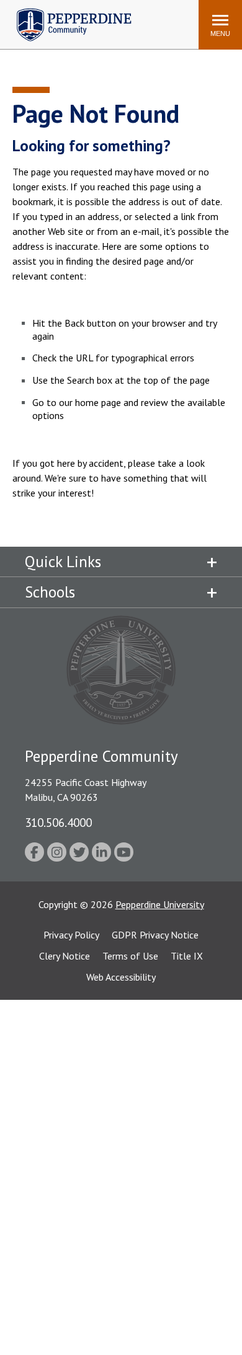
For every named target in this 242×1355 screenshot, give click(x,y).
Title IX (187, 956)
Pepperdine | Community (64, 11)
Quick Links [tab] (63, 562)
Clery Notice (64, 956)
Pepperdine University (159, 904)
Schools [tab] (50, 592)
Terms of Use (130, 956)
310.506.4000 (58, 822)
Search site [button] (20, 18)
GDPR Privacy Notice (155, 935)
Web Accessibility (121, 977)
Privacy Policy (71, 935)
